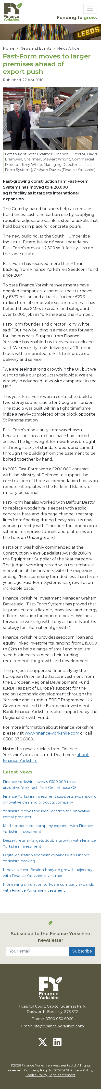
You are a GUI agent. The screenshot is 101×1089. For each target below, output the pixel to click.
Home (8, 48)
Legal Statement (62, 1075)
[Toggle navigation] (90, 9)
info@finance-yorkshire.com (58, 1026)
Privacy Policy (81, 1070)
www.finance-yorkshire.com (52, 733)
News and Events (35, 48)
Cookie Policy (36, 1075)
